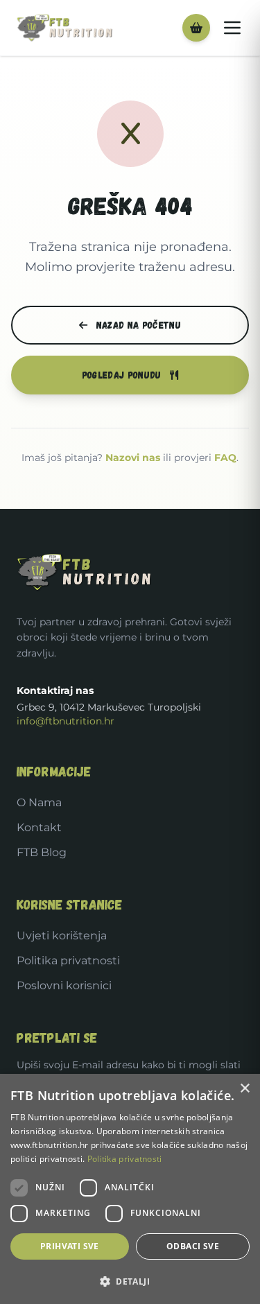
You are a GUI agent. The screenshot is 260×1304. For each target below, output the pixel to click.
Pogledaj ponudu (123, 375)
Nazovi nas (132, 457)
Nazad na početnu (137, 325)
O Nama (39, 802)
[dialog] (130, 1189)
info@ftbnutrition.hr (65, 721)
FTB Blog (42, 852)
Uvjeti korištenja (62, 935)
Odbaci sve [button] (192, 1246)
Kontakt (39, 827)
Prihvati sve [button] (69, 1246)
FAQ (225, 457)
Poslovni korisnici (64, 985)
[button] (130, 1281)
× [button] (244, 1089)
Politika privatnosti (68, 960)
